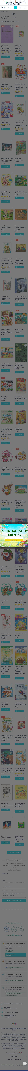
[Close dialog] (27, 525)
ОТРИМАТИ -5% (14, 540)
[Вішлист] (23, 7)
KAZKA (5, 7)
